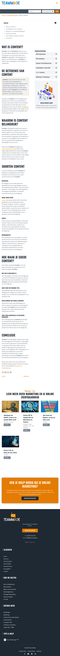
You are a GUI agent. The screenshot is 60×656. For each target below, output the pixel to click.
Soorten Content (11, 33)
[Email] (10, 372)
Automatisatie (7, 620)
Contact (6, 571)
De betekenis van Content (14, 29)
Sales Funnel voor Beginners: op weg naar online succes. (49, 417)
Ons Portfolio (7, 564)
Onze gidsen (7, 569)
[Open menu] (57, 3)
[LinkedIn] (5, 372)
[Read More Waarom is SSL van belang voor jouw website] (10, 441)
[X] (8, 372)
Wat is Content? (11, 27)
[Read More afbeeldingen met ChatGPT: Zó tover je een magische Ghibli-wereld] (10, 406)
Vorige (3, 376)
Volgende (26, 376)
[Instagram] (28, 654)
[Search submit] (57, 11)
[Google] (35, 654)
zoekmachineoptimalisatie (9, 149)
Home (3, 15)
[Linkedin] (31, 654)
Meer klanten (7, 587)
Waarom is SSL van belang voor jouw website (10, 451)
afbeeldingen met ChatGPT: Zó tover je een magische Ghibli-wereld (10, 417)
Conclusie (9, 38)
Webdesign (7, 612)
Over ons (6, 559)
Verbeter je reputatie (10, 625)
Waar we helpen (8, 597)
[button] (30, 530)
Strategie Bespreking (9, 594)
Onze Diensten (8, 561)
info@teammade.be (31, 538)
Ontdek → (7, 425)
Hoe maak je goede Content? (15, 36)
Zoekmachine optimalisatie (11, 617)
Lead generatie (8, 622)
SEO (30, 425)
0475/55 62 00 (31, 535)
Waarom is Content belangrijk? (15, 31)
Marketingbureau (8, 592)
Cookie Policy (22, 651)
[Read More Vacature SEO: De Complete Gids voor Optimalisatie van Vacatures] (30, 406)
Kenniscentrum (8, 566)
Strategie (25, 424)
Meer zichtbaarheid (9, 584)
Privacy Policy (31, 651)
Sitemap (39, 651)
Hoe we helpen (10, 577)
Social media (5, 200)
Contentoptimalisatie (12, 15)
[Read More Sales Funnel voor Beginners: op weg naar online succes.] (49, 406)
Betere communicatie (10, 589)
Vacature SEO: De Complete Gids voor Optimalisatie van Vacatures (28, 418)
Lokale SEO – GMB (9, 627)
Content (11, 422)
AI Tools (6, 599)
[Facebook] (3, 372)
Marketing (6, 422)
